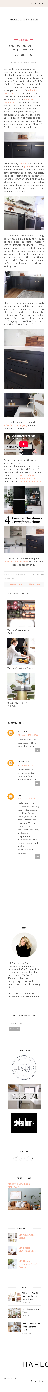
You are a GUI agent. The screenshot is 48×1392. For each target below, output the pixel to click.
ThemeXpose (24, 1378)
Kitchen (23, 39)
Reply (37, 750)
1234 (20, 795)
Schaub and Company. (16, 561)
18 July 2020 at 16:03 (26, 765)
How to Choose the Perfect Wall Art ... (20, 704)
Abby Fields (25, 731)
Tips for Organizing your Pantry (19, 631)
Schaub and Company (16, 425)
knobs (23, 163)
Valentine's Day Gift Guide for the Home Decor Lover (30, 1296)
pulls (27, 166)
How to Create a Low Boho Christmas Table (31, 1326)
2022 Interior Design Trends (30, 1310)
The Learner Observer (30, 481)
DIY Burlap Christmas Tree (27, 1249)
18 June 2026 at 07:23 (26, 799)
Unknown (23, 761)
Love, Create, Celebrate (22, 475)
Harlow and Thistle (21, 62)
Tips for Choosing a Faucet (20, 668)
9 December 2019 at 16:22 (28, 735)
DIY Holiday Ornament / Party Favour (29, 1263)
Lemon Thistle (27, 478)
